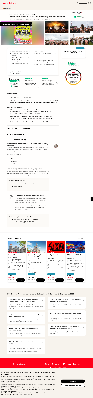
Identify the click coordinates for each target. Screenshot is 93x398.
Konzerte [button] (37, 6)
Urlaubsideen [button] (68, 6)
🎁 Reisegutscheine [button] (7, 8)
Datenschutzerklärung (11, 393)
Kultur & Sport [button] (29, 6)
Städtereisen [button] (59, 6)
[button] (88, 3)
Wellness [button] (44, 6)
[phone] (11, 73)
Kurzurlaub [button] (51, 6)
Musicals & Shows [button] (20, 6)
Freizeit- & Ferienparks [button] (8, 6)
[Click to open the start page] (71, 365)
